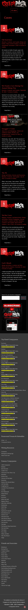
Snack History (4, 576)
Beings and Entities (7, 175)
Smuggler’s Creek (8, 129)
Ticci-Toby (4, 384)
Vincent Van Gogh (5, 585)
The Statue (3, 530)
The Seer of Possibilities (7, 355)
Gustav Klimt (4, 556)
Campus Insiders (5, 551)
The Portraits (4, 522)
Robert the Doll (5, 499)
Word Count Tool (5, 455)
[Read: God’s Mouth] (14, 253)
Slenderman (4, 505)
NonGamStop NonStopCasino (8, 568)
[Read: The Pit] (14, 163)
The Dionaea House (6, 518)
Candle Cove (4, 470)
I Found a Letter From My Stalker (9, 404)
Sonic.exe (3, 509)
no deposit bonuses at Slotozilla (9, 566)
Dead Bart (3, 474)
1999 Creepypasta (5, 465)
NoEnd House (4, 493)
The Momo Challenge (6, 520)
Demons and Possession (18, 175)
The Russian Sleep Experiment (8, 526)
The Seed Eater (5, 528)
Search (23, 298)
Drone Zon (4, 553)
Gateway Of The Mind (6, 478)
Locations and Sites (13, 221)
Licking (3, 489)
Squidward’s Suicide (6, 510)
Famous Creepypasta (13, 219)
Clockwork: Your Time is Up (8, 472)
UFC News (3, 581)
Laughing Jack (4, 486)
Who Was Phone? (5, 535)
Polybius (3, 495)
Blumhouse (4, 547)
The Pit (4, 173)
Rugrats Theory (5, 501)
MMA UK (3, 562)
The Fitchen (4, 579)
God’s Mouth (6, 263)
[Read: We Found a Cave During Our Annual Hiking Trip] (14, 76)
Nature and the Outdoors (12, 43)
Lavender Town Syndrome (7, 488)
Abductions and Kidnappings (9, 131)
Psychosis (3, 343)
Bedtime (3, 349)
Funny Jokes (4, 554)
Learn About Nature (6, 558)
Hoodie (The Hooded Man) (7, 482)
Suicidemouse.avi (5, 512)
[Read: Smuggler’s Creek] (14, 120)
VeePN (3, 583)
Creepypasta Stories (6, 442)
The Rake (3, 524)
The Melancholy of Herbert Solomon (10, 398)
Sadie (2, 372)
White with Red (5, 533)
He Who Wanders (5, 366)
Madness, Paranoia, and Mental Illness (11, 217)
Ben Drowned (4, 361)
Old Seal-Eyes (7, 40)
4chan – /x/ (4, 440)
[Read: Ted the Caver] (14, 205)
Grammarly (4, 451)
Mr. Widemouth (5, 378)
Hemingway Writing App (7, 453)
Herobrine (3, 480)
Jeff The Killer (4, 484)
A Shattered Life (5, 409)
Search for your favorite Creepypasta (11, 294)
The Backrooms (5, 516)
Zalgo (2, 537)
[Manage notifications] (25, 607)
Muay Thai (4, 564)
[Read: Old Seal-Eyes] (14, 30)
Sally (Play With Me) (6, 503)
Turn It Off (4, 427)
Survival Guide (5, 421)
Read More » (7, 66)
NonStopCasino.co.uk (6, 572)
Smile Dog (3, 507)
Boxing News (4, 549)
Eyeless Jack (4, 476)
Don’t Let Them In (5, 415)
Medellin (3, 560)
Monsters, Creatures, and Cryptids (10, 42)
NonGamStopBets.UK (6, 570)
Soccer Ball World (5, 577)
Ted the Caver (7, 215)
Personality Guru (5, 574)
